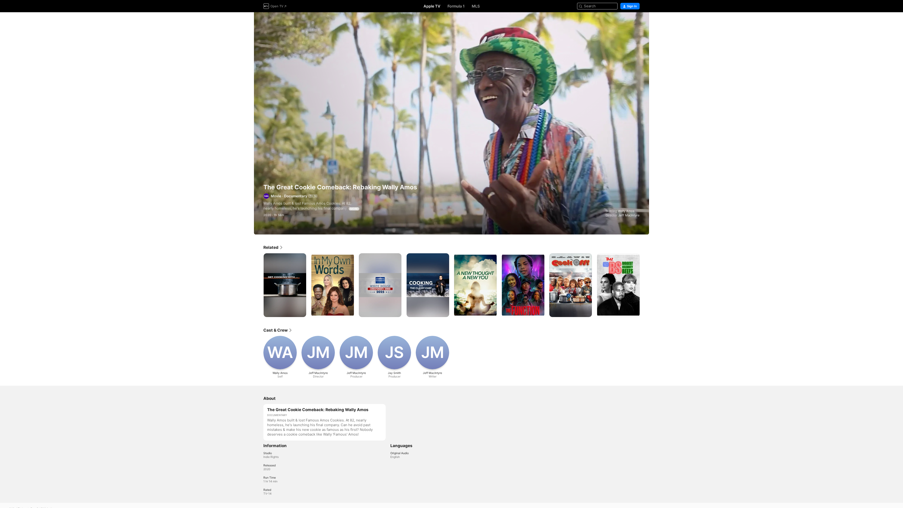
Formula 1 (456, 6)
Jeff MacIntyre (629, 215)
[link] (273, 247)
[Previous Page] (258, 285)
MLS (476, 6)
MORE (354, 208)
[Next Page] (644, 285)
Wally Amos (626, 211)
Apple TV (432, 6)
